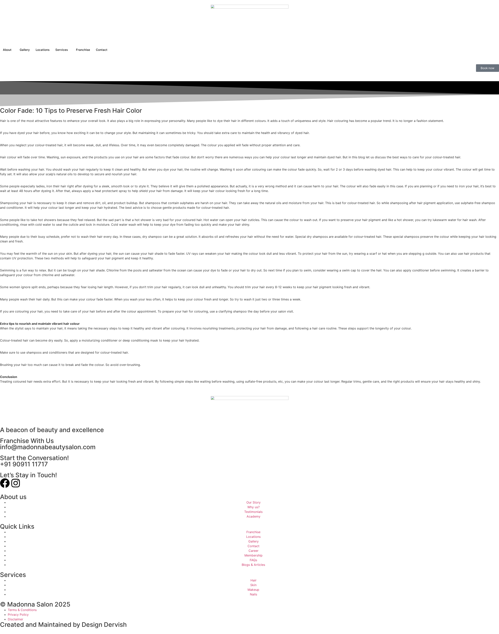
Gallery (25, 50)
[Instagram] (15, 483)
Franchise (83, 50)
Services (61, 50)
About (7, 50)
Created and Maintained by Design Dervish (63, 624)
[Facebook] (5, 483)
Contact (101, 50)
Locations (43, 50)
